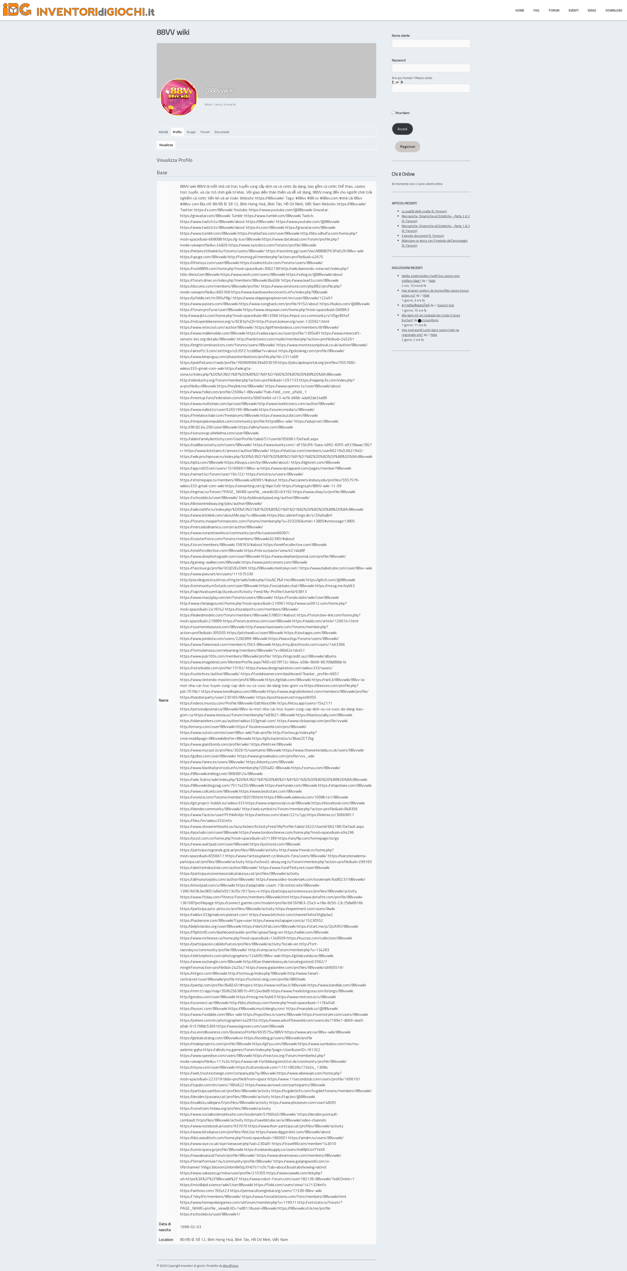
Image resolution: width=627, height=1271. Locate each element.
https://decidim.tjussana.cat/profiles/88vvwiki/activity (225, 1096)
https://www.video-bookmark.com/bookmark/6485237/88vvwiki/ (310, 879)
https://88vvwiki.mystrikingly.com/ (256, 1008)
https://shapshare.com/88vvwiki (345, 785)
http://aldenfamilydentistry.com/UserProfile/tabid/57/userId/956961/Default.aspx (249, 439)
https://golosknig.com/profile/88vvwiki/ (311, 351)
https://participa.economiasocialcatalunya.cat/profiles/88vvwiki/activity (239, 873)
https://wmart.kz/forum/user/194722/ (212, 474)
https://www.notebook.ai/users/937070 (213, 1126)
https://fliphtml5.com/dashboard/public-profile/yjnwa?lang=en (231, 932)
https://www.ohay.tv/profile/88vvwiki (324, 492)
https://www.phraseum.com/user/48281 (303, 1102)
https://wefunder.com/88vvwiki (291, 785)
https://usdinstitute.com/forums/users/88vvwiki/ (281, 263)
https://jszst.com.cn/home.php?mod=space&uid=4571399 (228, 838)
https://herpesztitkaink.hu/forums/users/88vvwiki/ (222, 251)
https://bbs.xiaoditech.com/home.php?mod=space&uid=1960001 (233, 1138)
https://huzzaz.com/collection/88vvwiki (319, 938)
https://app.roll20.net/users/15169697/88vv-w (220, 468)
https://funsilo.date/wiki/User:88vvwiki (306, 597)
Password (399, 60)
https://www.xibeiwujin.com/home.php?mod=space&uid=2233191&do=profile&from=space (261, 1076)
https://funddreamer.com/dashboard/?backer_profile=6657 (290, 674)
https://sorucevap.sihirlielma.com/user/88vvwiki (219, 433)
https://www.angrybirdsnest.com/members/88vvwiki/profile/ (318, 691)
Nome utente (401, 35)
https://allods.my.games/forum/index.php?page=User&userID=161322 (261, 1049)
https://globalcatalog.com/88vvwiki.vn (211, 1038)
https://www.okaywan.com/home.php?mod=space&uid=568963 (296, 309)
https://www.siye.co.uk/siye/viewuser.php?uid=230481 (225, 1143)
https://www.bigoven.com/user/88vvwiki (250, 1026)
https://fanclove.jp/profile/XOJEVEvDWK (213, 568)
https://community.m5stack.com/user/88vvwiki (219, 586)
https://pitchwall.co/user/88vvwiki (255, 633)
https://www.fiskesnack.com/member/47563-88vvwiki (225, 644)
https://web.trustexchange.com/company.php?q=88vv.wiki (228, 1073)
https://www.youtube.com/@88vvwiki (280, 210)
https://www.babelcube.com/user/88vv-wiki (336, 568)
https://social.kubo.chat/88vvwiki (286, 586)
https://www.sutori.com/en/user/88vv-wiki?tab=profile (226, 732)
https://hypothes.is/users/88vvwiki (272, 1014)
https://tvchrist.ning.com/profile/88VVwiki (270, 979)
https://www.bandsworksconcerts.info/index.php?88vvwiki (279, 292)
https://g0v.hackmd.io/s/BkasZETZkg (283, 738)
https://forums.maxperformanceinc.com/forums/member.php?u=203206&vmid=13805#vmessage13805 (267, 521)
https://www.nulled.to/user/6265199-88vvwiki (219, 409)
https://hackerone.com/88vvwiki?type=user (216, 920)
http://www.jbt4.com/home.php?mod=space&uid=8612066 (229, 315)
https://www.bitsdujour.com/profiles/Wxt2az (217, 1132)
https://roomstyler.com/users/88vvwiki (335, 1014)
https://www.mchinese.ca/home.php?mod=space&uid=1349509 (233, 938)
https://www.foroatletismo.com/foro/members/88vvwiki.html (294, 1196)
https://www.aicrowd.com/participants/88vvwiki (285, 1085)
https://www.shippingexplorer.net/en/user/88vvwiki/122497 (283, 298)
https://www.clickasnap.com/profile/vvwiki (312, 721)
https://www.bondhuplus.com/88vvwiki (233, 691)
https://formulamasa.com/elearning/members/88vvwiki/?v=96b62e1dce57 (242, 650)
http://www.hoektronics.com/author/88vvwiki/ (296, 403)
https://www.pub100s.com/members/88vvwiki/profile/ (226, 656)
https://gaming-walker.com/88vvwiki (210, 562)
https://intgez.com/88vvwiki (203, 973)
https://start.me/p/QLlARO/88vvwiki (327, 926)
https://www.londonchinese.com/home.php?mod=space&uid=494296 (296, 832)
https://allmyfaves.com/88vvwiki (265, 427)
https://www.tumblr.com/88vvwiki (272, 216)
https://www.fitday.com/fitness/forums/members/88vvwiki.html (234, 897)
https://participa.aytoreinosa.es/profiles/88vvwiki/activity (309, 891)
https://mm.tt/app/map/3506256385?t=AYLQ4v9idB (225, 991)
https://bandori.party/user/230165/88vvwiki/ (217, 697)
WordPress (230, 1265)
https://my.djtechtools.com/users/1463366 (308, 644)
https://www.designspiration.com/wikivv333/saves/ (289, 668)
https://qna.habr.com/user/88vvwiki (209, 832)
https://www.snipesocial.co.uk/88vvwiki (278, 803)
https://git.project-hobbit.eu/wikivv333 (212, 803)
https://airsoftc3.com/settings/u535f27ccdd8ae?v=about (228, 351)
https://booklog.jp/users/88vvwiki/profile (278, 1038)
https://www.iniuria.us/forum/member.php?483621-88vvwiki (244, 715)
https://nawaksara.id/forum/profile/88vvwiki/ (218, 1155)
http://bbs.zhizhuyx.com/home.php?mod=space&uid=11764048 (282, 1002)
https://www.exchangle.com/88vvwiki (211, 961)
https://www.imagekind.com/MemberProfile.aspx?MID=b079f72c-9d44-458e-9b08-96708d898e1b (263, 662)
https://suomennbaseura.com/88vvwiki (212, 627)
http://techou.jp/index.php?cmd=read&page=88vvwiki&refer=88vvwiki (248, 735)
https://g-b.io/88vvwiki (242, 239)
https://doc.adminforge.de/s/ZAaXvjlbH (299, 515)
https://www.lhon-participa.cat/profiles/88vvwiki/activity (295, 1126)
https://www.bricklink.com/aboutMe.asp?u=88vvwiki (223, 515)
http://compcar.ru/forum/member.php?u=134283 (288, 950)
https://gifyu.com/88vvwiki (274, 1044)
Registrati (407, 146)
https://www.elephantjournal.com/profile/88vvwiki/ (303, 556)
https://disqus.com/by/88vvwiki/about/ (257, 462)
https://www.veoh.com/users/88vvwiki (252, 274)
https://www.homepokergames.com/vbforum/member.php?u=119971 (238, 1202)
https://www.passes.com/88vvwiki (209, 304)
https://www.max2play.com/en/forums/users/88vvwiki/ (226, 597)
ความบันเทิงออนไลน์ (416, 305)
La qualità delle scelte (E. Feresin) (424, 211)
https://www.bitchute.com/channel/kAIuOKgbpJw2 (291, 914)
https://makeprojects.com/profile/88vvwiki (215, 1044)
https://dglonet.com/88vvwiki (315, 462)
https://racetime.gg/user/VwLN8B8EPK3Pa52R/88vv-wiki (314, 251)
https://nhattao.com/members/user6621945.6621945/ (316, 450)
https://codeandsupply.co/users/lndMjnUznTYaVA (284, 1149)
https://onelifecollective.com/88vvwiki (295, 544)
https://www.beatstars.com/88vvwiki (270, 791)
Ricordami (402, 112)
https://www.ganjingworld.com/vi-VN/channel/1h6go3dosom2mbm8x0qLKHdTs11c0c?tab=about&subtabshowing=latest (255, 1164)
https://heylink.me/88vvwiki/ (240, 386)
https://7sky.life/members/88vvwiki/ (210, 1196)
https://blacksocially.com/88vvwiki (324, 715)
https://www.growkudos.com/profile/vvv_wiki (275, 756)
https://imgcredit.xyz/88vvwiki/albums (305, 656)
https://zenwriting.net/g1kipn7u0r (253, 486)
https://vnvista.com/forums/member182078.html (221, 797)
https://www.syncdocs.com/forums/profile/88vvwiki (272, 245)
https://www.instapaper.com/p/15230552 (288, 920)
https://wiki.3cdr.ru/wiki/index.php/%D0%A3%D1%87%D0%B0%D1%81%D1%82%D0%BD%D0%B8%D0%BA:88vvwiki (273, 779)
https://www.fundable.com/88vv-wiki (211, 1014)
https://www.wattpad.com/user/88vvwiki (214, 844)
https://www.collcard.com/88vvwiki (209, 791)
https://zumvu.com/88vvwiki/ (315, 768)
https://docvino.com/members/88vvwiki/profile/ (220, 286)
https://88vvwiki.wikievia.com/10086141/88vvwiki (306, 797)
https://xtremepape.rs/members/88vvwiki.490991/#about (228, 480)
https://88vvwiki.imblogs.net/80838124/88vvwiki (221, 773)
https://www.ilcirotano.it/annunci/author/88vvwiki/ (226, 450)
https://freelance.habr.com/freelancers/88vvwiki (219, 415)
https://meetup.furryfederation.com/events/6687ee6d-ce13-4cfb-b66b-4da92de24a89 (253, 398)
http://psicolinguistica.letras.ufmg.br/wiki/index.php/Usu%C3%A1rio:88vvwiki (242, 580)
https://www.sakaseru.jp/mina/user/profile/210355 (222, 1173)
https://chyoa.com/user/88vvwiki (207, 1067)
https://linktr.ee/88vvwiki (271, 744)
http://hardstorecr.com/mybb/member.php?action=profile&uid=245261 (295, 339)
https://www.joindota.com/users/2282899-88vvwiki (223, 638)
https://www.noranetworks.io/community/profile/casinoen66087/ (235, 533)
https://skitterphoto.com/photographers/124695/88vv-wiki (230, 956)
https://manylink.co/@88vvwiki (312, 1008)
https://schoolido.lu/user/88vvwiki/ (209, 497)
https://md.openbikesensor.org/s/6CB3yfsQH (217, 321)
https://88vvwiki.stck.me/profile (303, 1208)
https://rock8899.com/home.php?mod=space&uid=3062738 (230, 268)
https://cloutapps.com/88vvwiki (310, 633)
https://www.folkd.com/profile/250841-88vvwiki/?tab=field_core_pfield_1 (243, 392)
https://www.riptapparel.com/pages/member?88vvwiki (306, 468)
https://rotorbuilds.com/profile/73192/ (212, 668)
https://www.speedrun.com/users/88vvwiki (216, 1055)
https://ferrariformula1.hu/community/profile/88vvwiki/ (226, 1161)
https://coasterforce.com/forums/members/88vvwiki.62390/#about (237, 539)
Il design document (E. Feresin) (423, 235)
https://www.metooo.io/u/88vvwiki (306, 997)
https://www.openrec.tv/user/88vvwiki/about (303, 386)
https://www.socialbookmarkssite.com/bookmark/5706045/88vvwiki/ (238, 1114)
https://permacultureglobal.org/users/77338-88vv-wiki (276, 1190)
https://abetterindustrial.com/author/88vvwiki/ (219, 867)
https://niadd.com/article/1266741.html (325, 621)
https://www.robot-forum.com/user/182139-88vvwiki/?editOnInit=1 (296, 1179)
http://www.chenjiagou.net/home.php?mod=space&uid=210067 (232, 603)
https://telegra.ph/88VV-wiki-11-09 (311, 486)
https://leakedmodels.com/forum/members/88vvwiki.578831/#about (238, 615)
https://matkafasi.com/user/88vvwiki (269, 233)
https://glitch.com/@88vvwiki (330, 580)
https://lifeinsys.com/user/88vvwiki (209, 263)
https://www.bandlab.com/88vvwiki (336, 985)
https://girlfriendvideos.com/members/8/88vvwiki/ (297, 327)
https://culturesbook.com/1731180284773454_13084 (282, 1067)
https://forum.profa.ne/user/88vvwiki (211, 309)
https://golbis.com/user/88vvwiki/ (208, 756)
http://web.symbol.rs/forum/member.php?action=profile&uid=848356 (300, 809)
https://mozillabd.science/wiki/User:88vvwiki (216, 1185)
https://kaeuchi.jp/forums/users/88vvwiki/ (303, 638)
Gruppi (191, 131)
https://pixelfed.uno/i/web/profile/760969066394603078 (228, 362)
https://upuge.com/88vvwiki (203, 257)
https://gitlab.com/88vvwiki (288, 679)
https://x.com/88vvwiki (213, 210)
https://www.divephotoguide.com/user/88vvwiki (220, 556)
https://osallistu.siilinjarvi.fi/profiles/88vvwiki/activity (224, 1102)
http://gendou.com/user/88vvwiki (207, 997)
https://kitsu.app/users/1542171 (304, 703)
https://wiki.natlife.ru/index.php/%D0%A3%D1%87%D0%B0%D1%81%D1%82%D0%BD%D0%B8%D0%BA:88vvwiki (271, 509)
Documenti (222, 131)
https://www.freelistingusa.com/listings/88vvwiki (312, 991)
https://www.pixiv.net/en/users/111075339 (216, 574)
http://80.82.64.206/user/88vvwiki (208, 427)
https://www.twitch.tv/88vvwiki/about (212, 221)
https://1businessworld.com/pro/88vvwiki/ (271, 726)
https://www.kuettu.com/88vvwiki (309, 280)
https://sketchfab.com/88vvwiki (269, 926)
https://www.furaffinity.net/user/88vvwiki (294, 867)
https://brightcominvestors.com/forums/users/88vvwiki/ (228, 345)
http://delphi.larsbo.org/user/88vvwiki (210, 926)
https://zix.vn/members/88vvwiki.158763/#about (221, 544)
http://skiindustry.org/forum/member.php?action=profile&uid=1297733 (239, 380)
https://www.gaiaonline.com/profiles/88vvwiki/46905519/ (295, 967)
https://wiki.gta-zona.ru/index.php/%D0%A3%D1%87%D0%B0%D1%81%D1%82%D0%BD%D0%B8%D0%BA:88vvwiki (260, 371)
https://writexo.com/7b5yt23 (204, 1190)
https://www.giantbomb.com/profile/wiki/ (215, 744)
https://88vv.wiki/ (269, 198)
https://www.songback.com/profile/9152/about (279, 304)
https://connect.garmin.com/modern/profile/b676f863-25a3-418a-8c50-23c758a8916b (289, 903)
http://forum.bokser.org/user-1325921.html (292, 321)
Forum (205, 131)
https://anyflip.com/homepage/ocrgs (308, 838)
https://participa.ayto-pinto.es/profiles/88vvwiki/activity (227, 909)
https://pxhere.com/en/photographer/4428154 (219, 1020)
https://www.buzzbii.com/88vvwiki (289, 415)
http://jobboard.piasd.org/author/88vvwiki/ (274, 497)
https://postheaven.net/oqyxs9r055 (286, 697)
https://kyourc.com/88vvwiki (203, 1008)
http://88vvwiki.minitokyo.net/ (273, 568)
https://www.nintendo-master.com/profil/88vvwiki (222, 679)
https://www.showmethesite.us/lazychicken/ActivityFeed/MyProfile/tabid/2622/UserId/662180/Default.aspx (272, 826)
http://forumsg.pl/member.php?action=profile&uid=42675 (275, 257)
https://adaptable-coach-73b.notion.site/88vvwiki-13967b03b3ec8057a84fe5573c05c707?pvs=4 (250, 888)
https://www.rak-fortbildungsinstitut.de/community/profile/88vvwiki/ (289, 1061)
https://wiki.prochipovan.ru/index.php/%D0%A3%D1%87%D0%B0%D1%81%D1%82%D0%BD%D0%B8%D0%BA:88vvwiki (276, 456)
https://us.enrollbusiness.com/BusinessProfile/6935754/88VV (232, 1032)
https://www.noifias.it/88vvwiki (280, 985)
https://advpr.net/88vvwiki (316, 421)
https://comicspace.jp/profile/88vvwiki (211, 1149)
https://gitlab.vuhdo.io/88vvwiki (307, 956)
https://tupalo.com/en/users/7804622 (212, 1085)
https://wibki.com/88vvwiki (306, 932)
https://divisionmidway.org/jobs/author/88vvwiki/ (221, 503)
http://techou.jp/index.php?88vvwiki (257, 973)
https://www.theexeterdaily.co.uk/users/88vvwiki (323, 750)
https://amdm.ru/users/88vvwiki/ (316, 1138)
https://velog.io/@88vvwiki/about (314, 274)
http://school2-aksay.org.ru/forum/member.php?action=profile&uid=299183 (309, 862)
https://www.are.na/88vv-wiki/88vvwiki (317, 1032)
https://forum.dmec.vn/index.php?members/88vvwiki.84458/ (230, 280)
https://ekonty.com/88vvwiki (270, 762)
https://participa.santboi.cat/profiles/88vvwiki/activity (225, 1091)
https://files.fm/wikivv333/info (206, 820)
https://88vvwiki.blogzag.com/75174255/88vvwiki (222, 785)
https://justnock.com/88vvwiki (275, 844)
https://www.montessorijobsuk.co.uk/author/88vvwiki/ (322, 345)
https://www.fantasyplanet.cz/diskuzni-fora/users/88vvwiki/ (276, 856)
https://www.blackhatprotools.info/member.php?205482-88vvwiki (235, 768)
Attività (163, 131)
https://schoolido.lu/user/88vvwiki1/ (210, 1214)
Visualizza (166, 144)
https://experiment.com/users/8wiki (305, 909)
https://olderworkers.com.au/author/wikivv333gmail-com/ (228, 721)
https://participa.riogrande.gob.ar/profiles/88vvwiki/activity (229, 850)
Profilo (177, 131)
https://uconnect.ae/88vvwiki (204, 1002)
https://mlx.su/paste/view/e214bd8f (274, 550)
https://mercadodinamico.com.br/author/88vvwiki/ (221, 527)
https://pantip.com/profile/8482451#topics (216, 985)
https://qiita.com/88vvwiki (201, 462)
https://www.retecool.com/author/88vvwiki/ (217, 327)
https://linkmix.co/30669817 (330, 815)
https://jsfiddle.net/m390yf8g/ (206, 298)
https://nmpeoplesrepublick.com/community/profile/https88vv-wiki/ (236, 421)
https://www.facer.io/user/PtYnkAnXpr (212, 815)
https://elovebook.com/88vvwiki (338, 803)
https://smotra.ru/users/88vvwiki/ (274, 474)
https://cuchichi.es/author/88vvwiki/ (210, 674)
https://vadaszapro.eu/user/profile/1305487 (283, 333)
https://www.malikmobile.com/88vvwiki (212, 333)
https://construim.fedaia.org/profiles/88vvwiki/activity (225, 1108)
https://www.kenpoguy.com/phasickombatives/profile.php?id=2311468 (239, 356)
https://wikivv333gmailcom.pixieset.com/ (214, 914)
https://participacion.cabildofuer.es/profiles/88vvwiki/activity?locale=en (239, 944)
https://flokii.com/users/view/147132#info (290, 1185)
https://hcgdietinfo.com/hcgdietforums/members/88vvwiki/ (321, 1091)
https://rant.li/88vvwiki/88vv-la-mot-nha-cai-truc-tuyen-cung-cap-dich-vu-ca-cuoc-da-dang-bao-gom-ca (273, 682)
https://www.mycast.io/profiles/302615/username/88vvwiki (230, 750)
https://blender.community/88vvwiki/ (210, 809)
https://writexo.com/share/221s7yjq (275, 815)
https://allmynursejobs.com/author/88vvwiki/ (217, 879)
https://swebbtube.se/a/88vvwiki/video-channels (285, 1120)
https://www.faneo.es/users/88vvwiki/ (212, 762)
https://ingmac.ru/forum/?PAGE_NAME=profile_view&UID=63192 (236, 492)
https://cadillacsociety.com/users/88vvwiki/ (216, 445)
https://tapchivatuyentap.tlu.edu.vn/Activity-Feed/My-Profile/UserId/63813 (243, 591)
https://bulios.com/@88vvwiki (345, 304)
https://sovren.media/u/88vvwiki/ (287, 409)
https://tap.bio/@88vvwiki (293, 1096)
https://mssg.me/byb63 (335, 586)
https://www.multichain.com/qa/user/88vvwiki (218, 403)
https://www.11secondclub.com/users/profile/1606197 (313, 1079)
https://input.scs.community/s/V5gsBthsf (314, 315)
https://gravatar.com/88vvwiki (205, 216)
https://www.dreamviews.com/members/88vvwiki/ (299, 1155)
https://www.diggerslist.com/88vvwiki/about (293, 1132)
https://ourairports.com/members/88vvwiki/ (262, 609)
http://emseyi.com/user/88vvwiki (207, 726)
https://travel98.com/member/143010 (304, 1143)
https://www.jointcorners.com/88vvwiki (274, 562)
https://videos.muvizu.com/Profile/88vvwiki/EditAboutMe (228, 703)
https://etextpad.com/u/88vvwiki (207, 885)
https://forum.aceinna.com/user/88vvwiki (257, 621)
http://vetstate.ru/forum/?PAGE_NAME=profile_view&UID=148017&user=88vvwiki (261, 1205)
